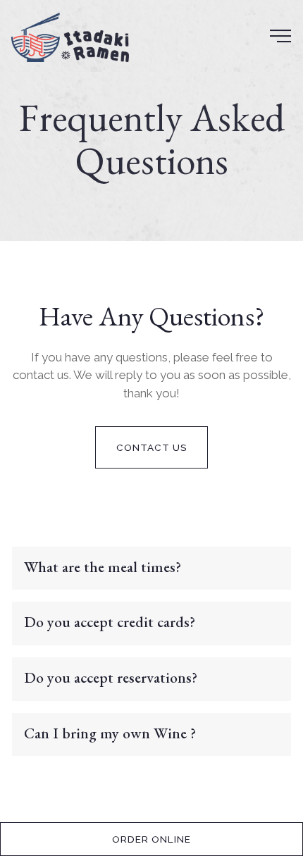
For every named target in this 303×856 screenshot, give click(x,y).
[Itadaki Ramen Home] (70, 36)
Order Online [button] (151, 839)
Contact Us (151, 447)
